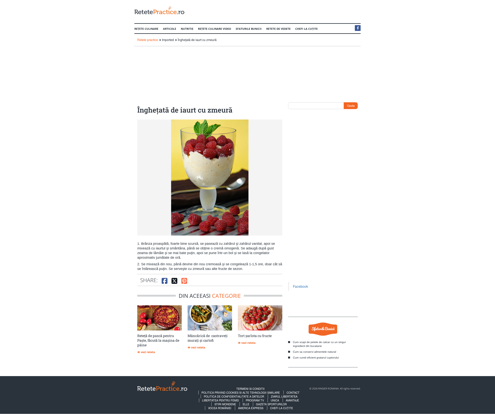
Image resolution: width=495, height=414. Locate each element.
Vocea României (219, 408)
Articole (169, 29)
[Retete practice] (159, 10)
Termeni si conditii (250, 389)
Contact (293, 392)
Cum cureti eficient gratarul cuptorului (316, 357)
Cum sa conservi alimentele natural (314, 351)
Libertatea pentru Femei (220, 400)
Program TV (255, 400)
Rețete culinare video (214, 29)
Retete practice (147, 40)
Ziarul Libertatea (284, 396)
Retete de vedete (278, 29)
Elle (246, 404)
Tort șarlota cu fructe (255, 335)
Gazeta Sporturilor (271, 404)
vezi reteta (147, 352)
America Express (250, 408)
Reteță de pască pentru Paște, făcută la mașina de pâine (158, 340)
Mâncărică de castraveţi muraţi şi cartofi (208, 338)
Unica (275, 400)
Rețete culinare (146, 29)
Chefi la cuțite (306, 29)
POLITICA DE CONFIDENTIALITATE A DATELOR (234, 396)
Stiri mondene (225, 404)
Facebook (300, 286)
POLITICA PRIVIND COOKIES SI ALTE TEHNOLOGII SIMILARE (240, 392)
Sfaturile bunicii (249, 29)
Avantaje (292, 400)
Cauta (351, 106)
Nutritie (187, 29)
